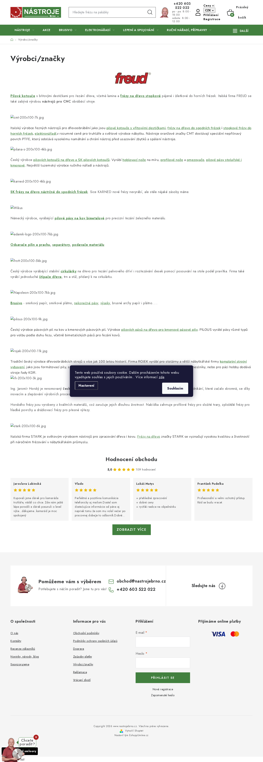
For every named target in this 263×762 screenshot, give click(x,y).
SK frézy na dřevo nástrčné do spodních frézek (49, 192)
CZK (208, 10)
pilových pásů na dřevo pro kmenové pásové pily (159, 329)
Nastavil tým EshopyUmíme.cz (131, 735)
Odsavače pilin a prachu (30, 244)
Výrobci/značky (83, 664)
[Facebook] (222, 586)
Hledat (150, 12)
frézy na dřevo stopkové (140, 96)
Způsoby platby (82, 656)
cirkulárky (68, 271)
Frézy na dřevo (148, 436)
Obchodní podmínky (86, 633)
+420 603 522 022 (182, 6)
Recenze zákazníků (22, 649)
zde (161, 377)
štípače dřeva (50, 276)
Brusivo (16, 303)
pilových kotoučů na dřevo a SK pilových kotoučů (71, 160)
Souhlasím (175, 388)
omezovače (195, 160)
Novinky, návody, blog (24, 656)
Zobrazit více (131, 529)
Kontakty (15, 641)
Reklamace (80, 672)
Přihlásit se (163, 678)
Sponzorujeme (19, 664)
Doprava (78, 649)
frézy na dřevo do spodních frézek (194, 128)
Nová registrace (163, 689)
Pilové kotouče (22, 96)
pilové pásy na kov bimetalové (80, 218)
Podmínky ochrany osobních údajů (95, 641)
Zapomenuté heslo (162, 695)
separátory (61, 244)
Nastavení (86, 385)
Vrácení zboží (82, 680)
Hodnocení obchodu (131, 459)
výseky (105, 303)
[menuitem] (24, 30)
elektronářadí (45, 133)
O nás (14, 633)
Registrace (211, 19)
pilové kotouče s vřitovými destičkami (136, 128)
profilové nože (171, 160)
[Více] (241, 31)
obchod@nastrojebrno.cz (141, 581)
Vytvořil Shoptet (134, 731)
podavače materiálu (88, 244)
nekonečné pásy (86, 303)
